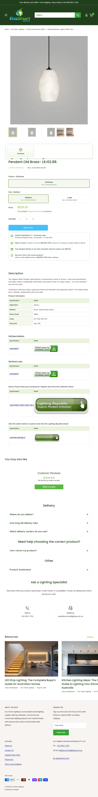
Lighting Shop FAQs (12, 755)
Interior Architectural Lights (36, 29)
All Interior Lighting (17, 29)
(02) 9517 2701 (46, 243)
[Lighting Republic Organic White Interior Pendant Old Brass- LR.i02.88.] (46, 345)
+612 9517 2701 (63, 746)
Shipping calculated (35, 211)
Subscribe (61, 732)
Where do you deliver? (21, 514)
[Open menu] (6, 15)
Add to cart (28, 228)
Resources (9, 759)
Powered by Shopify (12, 789)
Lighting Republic (16, 168)
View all (90, 637)
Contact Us (9, 750)
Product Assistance (20, 569)
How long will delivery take (24, 522)
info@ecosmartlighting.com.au (70, 750)
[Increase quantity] (32, 218)
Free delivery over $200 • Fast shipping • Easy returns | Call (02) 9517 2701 (49, 2)
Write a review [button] (49, 487)
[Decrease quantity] (20, 218)
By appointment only (61, 758)
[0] (91, 15)
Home (7, 29)
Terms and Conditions (13, 764)
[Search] (78, 15)
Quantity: (12, 219)
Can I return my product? (23, 550)
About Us (8, 746)
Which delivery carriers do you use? (29, 531)
